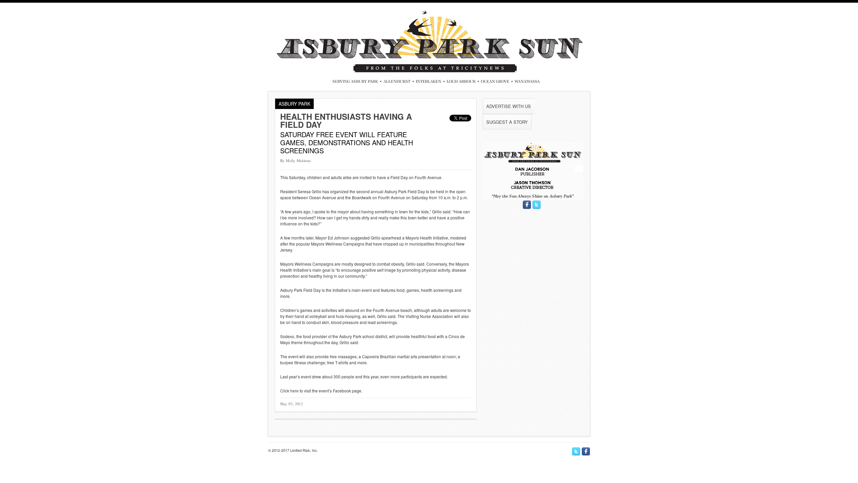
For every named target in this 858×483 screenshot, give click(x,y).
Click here (289, 390)
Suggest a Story (507, 122)
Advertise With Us (508, 106)
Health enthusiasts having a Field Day (346, 120)
